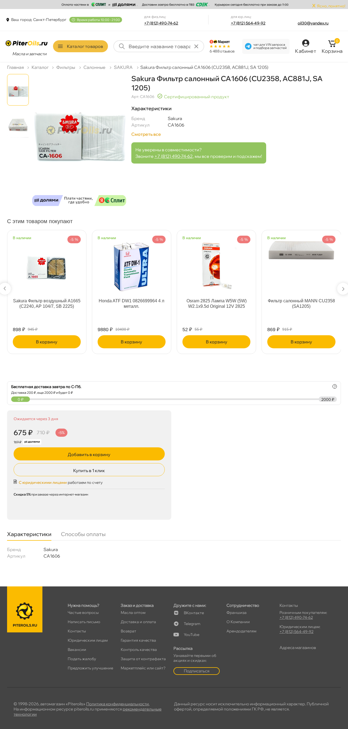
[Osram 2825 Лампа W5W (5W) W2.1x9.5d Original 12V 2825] (216, 262)
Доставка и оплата (138, 621)
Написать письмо (84, 621)
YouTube (191, 634)
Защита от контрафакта (143, 658)
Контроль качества (139, 649)
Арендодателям (241, 631)
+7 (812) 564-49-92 (248, 23)
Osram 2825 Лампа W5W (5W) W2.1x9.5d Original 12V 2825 (217, 304)
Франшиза (236, 612)
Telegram (192, 623)
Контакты (77, 631)
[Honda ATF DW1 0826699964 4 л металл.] (131, 264)
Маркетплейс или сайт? (143, 668)
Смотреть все (146, 134)
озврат (128, 631)
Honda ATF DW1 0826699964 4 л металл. (131, 304)
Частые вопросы (83, 612)
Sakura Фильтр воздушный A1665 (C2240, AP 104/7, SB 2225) (46, 304)
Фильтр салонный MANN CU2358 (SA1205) (301, 304)
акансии (77, 649)
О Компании (238, 621)
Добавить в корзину (89, 454)
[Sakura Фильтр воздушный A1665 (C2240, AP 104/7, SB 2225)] (46, 264)
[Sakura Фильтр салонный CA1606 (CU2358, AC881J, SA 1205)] (79, 142)
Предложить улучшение (90, 668)
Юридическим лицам (88, 640)
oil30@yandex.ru (313, 23)
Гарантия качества (138, 640)
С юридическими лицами (43, 482)
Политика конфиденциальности (117, 703)
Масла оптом (133, 612)
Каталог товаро (85, 46)
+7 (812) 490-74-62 (161, 23)
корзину (46, 341)
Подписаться (196, 670)
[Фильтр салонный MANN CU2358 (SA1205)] (301, 247)
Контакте (194, 612)
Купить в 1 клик (89, 470)
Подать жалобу (82, 658)
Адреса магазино (297, 647)
